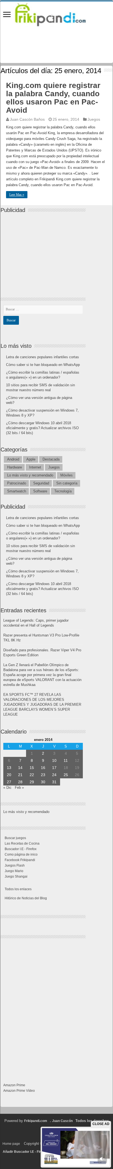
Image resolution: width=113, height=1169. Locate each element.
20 (9, 775)
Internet (35, 467)
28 (20, 782)
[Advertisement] (44, 250)
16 (43, 767)
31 (54, 782)
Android (13, 459)
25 (66, 775)
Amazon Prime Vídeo (19, 1091)
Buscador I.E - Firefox (20, 849)
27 (9, 782)
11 (66, 760)
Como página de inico (21, 854)
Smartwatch (16, 491)
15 (32, 767)
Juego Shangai (16, 876)
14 (20, 767)
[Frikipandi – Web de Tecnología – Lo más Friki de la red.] (56, 13)
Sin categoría (66, 483)
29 (32, 782)
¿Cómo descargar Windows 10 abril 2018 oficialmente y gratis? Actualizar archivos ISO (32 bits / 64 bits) (42, 428)
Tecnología (63, 491)
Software (40, 491)
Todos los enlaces (18, 889)
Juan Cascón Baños (27, 119)
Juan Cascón (62, 1121)
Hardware (14, 467)
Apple (30, 459)
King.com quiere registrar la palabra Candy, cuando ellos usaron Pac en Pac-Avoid (53, 97)
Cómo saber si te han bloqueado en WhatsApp (43, 365)
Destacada (51, 459)
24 (54, 775)
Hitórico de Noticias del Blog (26, 898)
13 (9, 767)
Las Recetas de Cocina (22, 843)
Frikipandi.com (35, 1121)
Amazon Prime (14, 1085)
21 (20, 775)
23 (43, 775)
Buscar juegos (15, 838)
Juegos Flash (15, 865)
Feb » (19, 787)
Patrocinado (16, 483)
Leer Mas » (16, 195)
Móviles (66, 475)
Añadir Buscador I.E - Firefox (25, 1152)
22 (32, 775)
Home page (11, 1144)
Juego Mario (14, 871)
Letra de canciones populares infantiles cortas (42, 357)
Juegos (93, 119)
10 (54, 760)
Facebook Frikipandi (20, 860)
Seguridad (41, 483)
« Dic (7, 787)
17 (54, 767)
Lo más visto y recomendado (30, 475)
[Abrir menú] (6, 15)
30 (43, 782)
